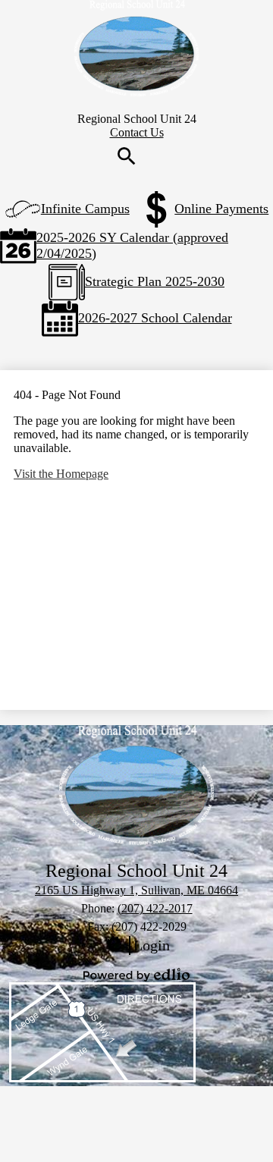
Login (136, 946)
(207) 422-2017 (155, 908)
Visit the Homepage (61, 473)
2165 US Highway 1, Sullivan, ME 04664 (136, 890)
